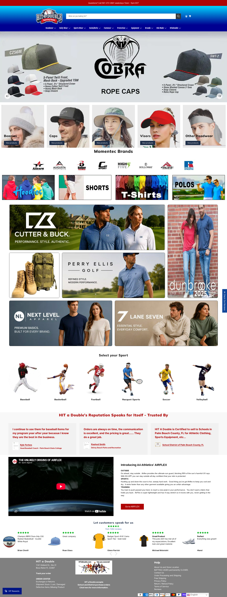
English (194, 595)
